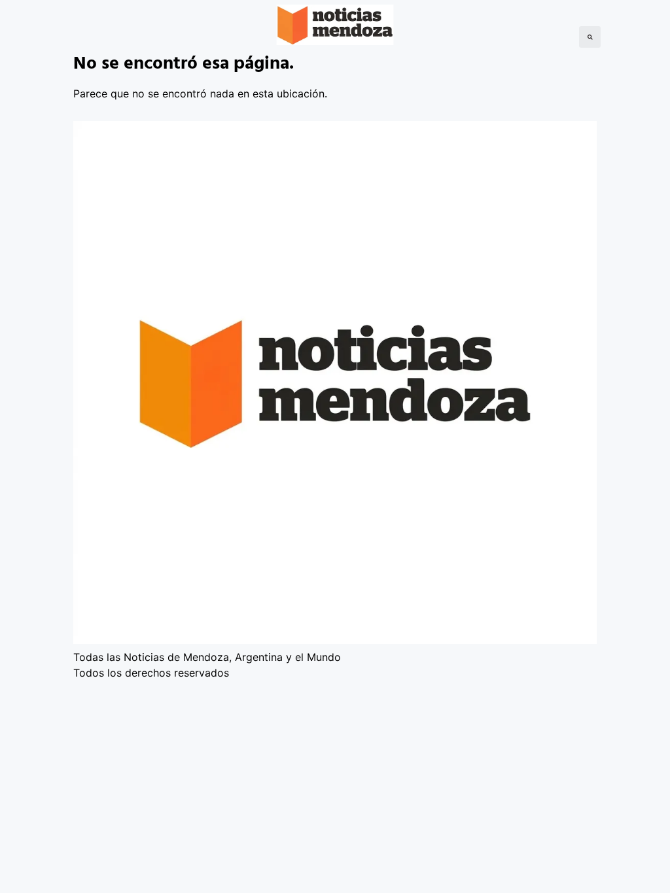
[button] (590, 37)
